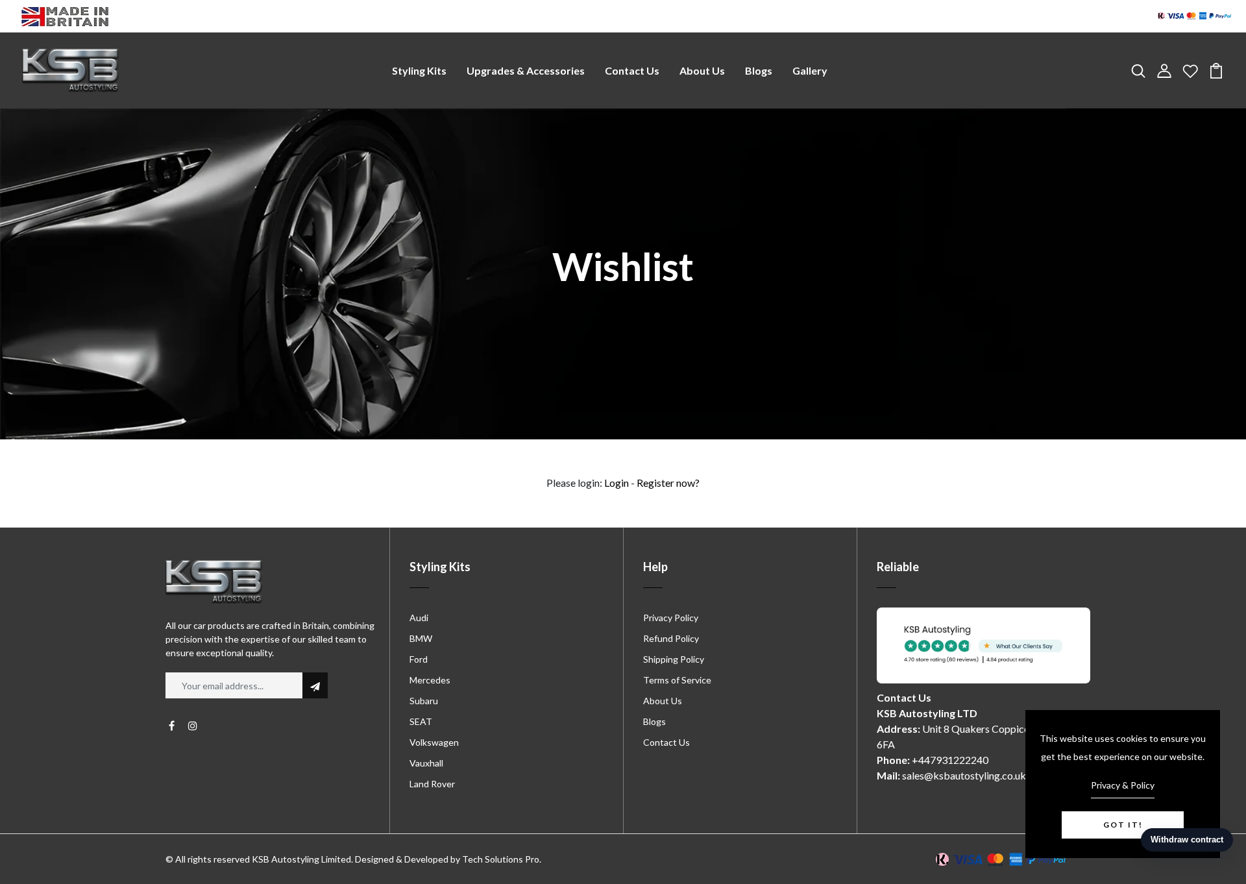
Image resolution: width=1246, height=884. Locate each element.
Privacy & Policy (1122, 785)
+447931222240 (950, 760)
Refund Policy (671, 638)
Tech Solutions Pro (500, 859)
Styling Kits (419, 70)
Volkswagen (434, 742)
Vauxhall (426, 762)
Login (616, 482)
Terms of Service (677, 679)
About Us (702, 70)
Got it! (1123, 824)
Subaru (423, 700)
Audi (418, 617)
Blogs (758, 70)
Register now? (668, 482)
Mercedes (429, 679)
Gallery (809, 70)
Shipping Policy (673, 659)
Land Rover (432, 783)
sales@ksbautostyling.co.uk (964, 775)
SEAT (420, 721)
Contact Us (632, 70)
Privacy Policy (670, 617)
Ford (418, 659)
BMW (420, 638)
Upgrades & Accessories (526, 70)
